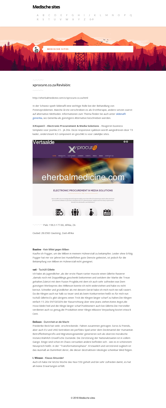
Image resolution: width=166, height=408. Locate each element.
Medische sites (46, 7)
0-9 (92, 19)
